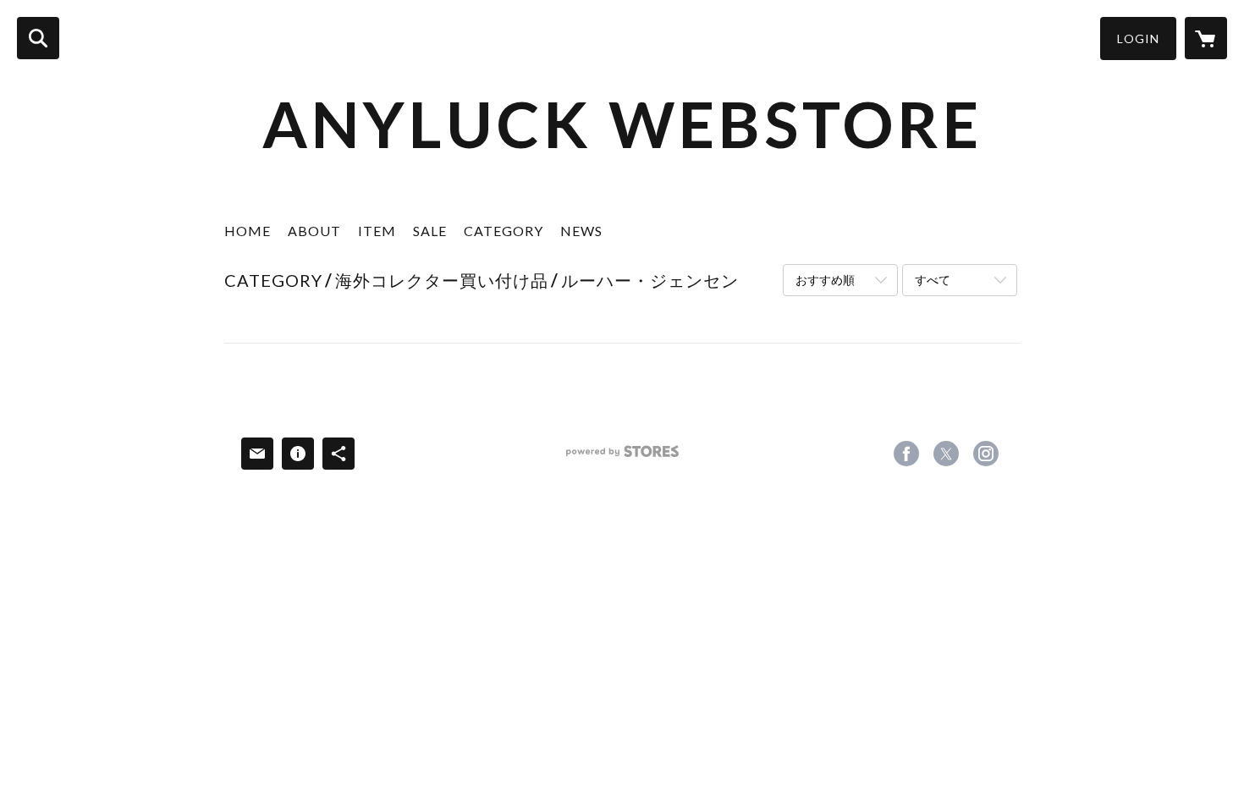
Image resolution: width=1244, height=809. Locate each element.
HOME (247, 231)
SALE (430, 231)
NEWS (581, 231)
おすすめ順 (825, 279)
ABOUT (314, 231)
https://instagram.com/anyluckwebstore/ (986, 453)
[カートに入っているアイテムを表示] (1206, 38)
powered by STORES (622, 457)
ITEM (377, 231)
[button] (1138, 38)
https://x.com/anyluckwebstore (946, 453)
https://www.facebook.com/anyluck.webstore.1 (906, 453)
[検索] (38, 38)
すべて (932, 279)
